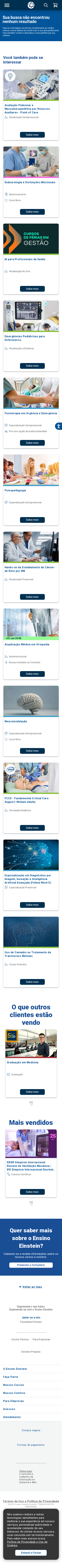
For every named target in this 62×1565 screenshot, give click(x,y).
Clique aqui (25, 1471)
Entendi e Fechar (31, 1552)
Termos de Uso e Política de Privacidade (31, 1501)
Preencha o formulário (31, 1265)
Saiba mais (32, 134)
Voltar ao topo (32, 1286)
